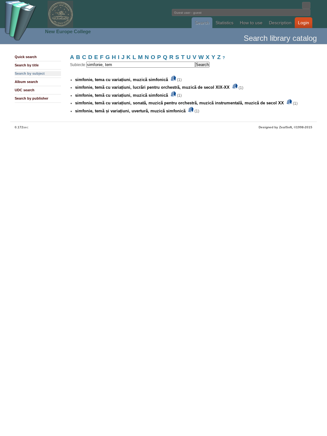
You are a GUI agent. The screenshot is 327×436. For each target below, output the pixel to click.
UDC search (24, 90)
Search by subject (30, 73)
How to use (251, 22)
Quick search (26, 57)
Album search (26, 82)
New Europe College (68, 31)
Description (280, 22)
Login (303, 22)
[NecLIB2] (60, 26)
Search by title (27, 65)
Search (202, 22)
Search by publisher (31, 98)
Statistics (224, 22)
